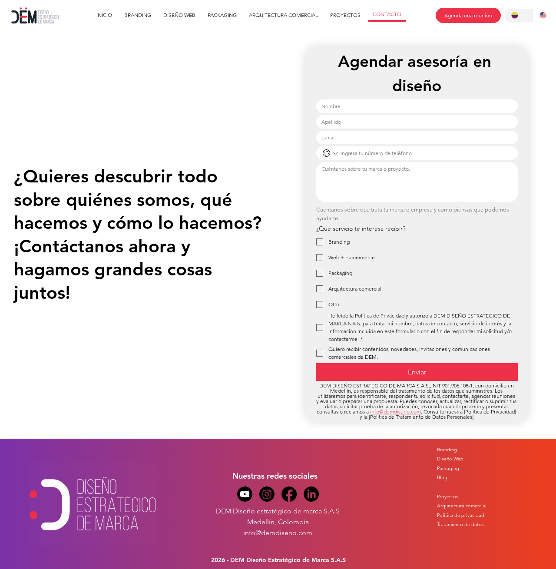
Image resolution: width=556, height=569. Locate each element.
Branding (447, 450)
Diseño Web (450, 459)
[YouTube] (244, 494)
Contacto (447, 487)
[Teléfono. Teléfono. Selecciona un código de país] (330, 153)
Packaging (448, 468)
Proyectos (447, 496)
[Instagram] (267, 494)
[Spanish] (519, 15)
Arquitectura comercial (461, 506)
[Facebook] (289, 494)
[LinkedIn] (311, 494)
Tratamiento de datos (460, 524)
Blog (442, 477)
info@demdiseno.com (277, 533)
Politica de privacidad (460, 515)
